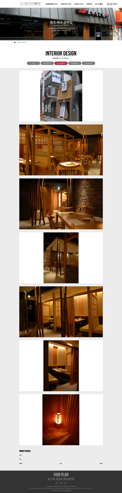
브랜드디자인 (78, 4)
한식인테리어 (47, 63)
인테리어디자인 (66, 4)
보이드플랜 (99, 4)
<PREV (20, 463)
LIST (61, 463)
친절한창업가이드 (52, 4)
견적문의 (89, 4)
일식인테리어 (61, 63)
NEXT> (101, 463)
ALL (33, 63)
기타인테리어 (88, 63)
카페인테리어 (75, 63)
